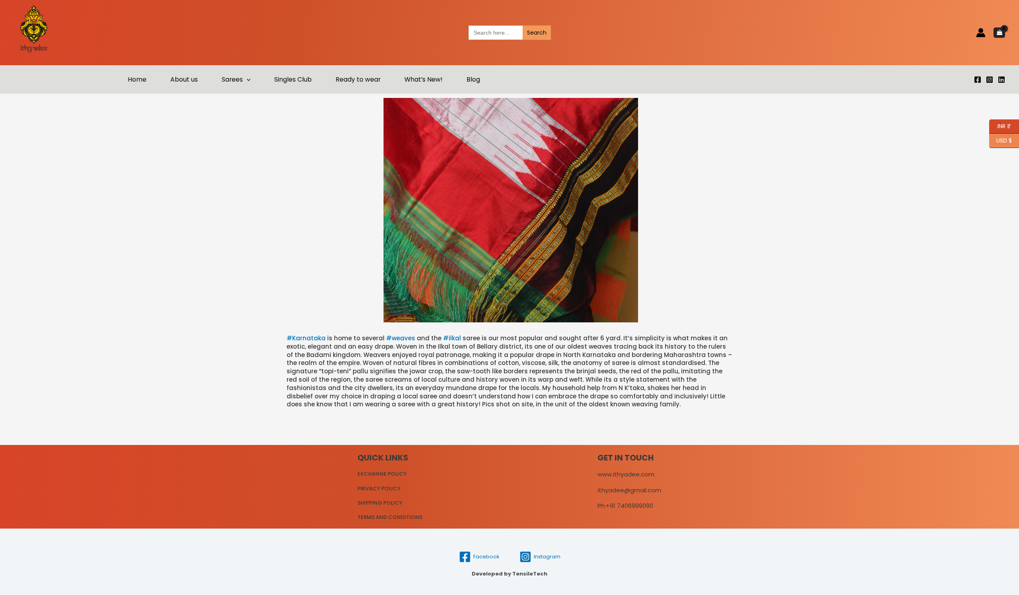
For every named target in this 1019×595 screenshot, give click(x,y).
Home (137, 79)
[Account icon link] (981, 32)
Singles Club (293, 79)
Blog (473, 79)
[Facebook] (977, 79)
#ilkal (452, 338)
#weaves (400, 338)
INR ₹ (1000, 125)
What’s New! (423, 79)
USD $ (1004, 139)
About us (184, 79)
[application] (246, 80)
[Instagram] (989, 79)
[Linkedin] (1001, 79)
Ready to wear (358, 79)
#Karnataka (306, 338)
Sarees (232, 79)
